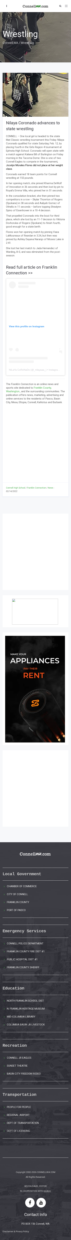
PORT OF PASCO (16, 910)
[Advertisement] (35, 441)
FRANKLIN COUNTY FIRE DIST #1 (26, 951)
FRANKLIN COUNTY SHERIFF (23, 967)
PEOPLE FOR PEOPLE (19, 1107)
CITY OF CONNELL (17, 894)
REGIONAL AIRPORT (18, 1115)
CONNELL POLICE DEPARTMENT (25, 943)
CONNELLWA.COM (46, 1172)
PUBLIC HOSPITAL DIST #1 (22, 959)
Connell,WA (10, 43)
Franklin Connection (36, 488)
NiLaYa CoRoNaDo (19, 369)
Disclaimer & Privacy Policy (16, 1231)
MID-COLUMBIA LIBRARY (21, 1016)
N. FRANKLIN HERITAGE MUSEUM (26, 1008)
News (50, 488)
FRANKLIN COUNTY (18, 902)
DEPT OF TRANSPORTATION (23, 1123)
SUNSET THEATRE (17, 1065)
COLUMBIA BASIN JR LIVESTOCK (26, 1024)
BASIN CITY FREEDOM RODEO (24, 1073)
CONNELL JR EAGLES (19, 1057)
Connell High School (15, 488)
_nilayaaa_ (40, 369)
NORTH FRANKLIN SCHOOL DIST (25, 1000)
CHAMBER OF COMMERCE (22, 886)
